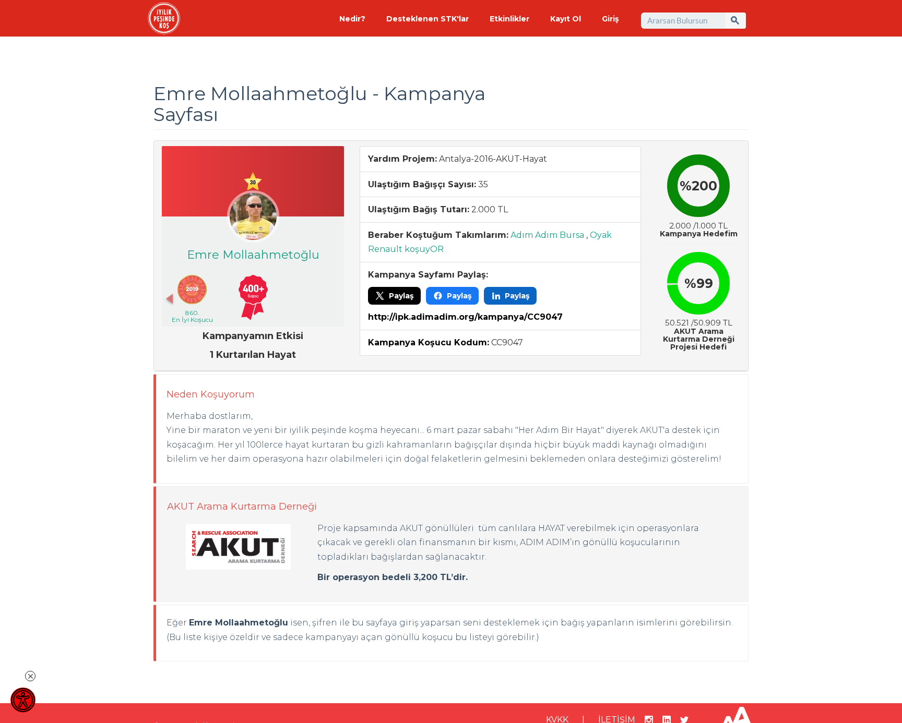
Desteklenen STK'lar (427, 18)
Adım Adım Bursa (547, 235)
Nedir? (352, 18)
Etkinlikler (509, 18)
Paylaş (401, 295)
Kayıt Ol (565, 18)
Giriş (610, 18)
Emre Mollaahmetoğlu (253, 255)
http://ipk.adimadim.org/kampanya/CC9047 (465, 317)
